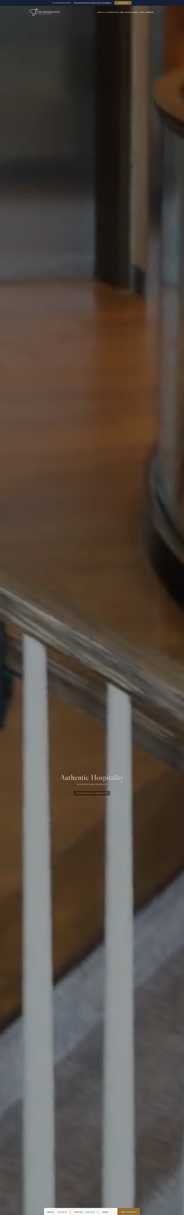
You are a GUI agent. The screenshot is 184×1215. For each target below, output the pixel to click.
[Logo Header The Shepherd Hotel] (45, 12)
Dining (121, 12)
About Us (101, 12)
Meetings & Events (131, 12)
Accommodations (112, 12)
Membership (149, 12)
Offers (141, 12)
